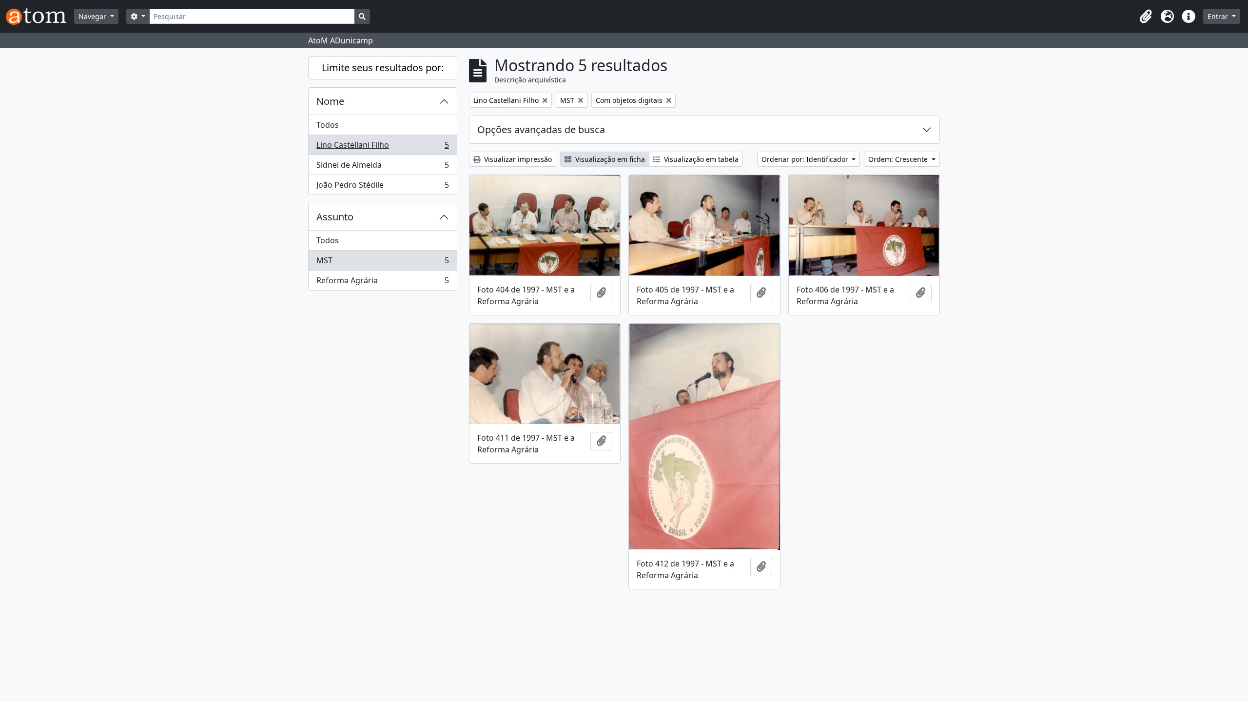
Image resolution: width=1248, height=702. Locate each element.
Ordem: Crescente (899, 159)
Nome (330, 101)
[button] (1145, 16)
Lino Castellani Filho (382, 147)
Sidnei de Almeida (382, 167)
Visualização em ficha (609, 159)
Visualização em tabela (700, 159)
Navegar (93, 16)
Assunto (334, 216)
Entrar (1219, 16)
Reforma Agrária (382, 282)
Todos (327, 124)
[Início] (40, 16)
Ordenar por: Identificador (805, 159)
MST (382, 263)
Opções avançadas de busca (541, 129)
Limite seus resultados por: (383, 67)
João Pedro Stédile (382, 187)
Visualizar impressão (517, 159)
